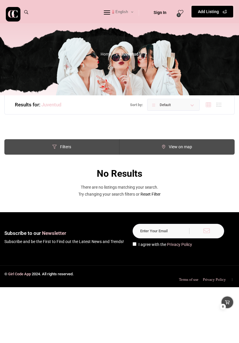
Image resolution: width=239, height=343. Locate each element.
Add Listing (209, 11)
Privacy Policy (179, 244)
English (121, 12)
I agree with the (165, 244)
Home (106, 54)
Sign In (160, 12)
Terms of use (188, 279)
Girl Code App (19, 274)
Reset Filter (150, 194)
